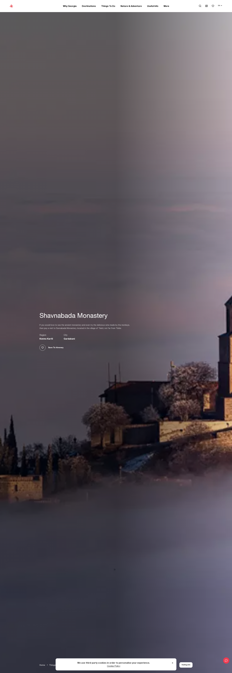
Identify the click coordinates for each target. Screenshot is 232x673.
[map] (206, 6)
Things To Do (108, 6)
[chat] (226, 660)
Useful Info (152, 6)
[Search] (200, 6)
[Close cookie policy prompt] (172, 663)
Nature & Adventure (131, 6)
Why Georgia (70, 6)
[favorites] (213, 6)
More (166, 6)
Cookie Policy (113, 666)
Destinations (89, 6)
